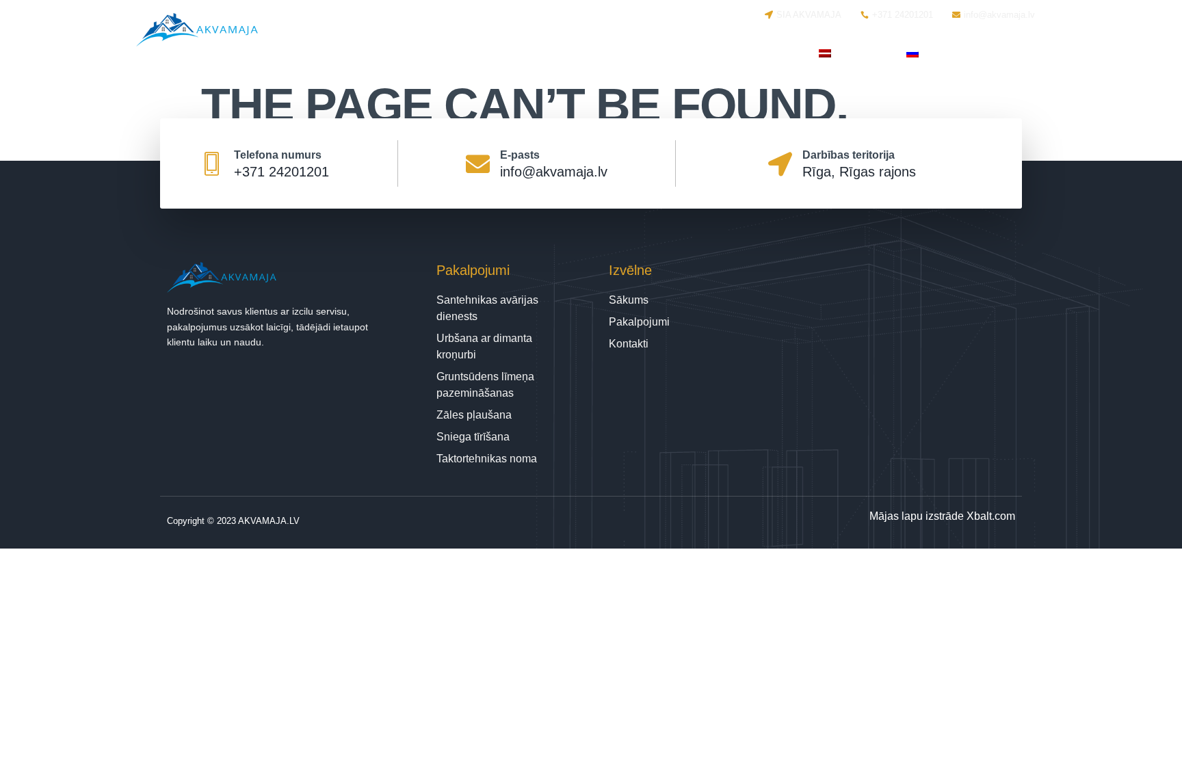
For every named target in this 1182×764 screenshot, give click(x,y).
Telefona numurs (277, 155)
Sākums (594, 53)
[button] (1011, 53)
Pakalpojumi (674, 53)
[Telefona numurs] (212, 164)
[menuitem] (849, 53)
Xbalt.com (991, 516)
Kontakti (769, 53)
